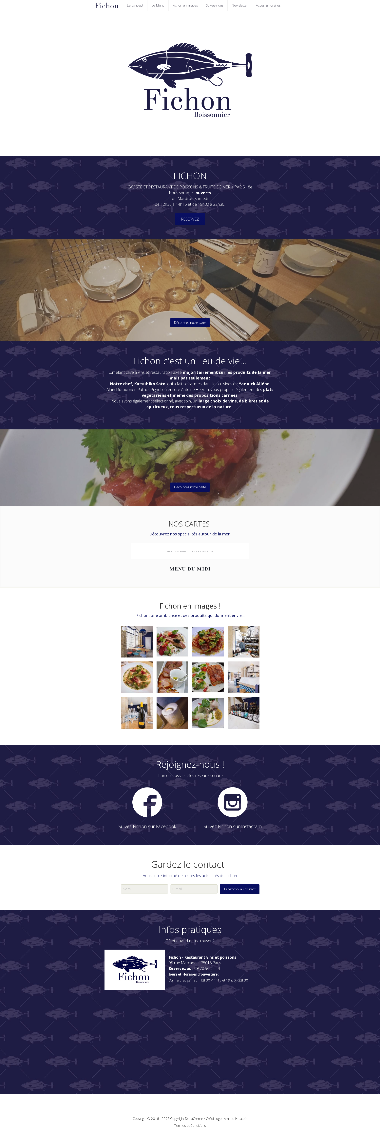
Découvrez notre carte (190, 322)
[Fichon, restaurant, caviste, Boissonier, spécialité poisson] (137, 713)
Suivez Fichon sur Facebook (147, 826)
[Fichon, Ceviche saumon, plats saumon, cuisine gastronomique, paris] (137, 677)
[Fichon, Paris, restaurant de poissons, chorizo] (208, 677)
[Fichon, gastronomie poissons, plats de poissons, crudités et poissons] (208, 641)
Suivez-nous (214, 5)
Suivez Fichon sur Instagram (233, 826)
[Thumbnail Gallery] (137, 641)
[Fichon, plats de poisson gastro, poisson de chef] (172, 641)
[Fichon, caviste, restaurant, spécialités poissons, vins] (243, 677)
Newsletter (240, 5)
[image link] (147, 802)
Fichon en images (185, 5)
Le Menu (157, 5)
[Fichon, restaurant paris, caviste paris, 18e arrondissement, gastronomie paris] (208, 713)
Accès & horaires (268, 5)
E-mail (177, 888)
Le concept (135, 5)
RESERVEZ (190, 219)
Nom (127, 888)
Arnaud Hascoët (236, 1118)
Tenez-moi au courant (240, 889)
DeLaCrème (194, 1118)
